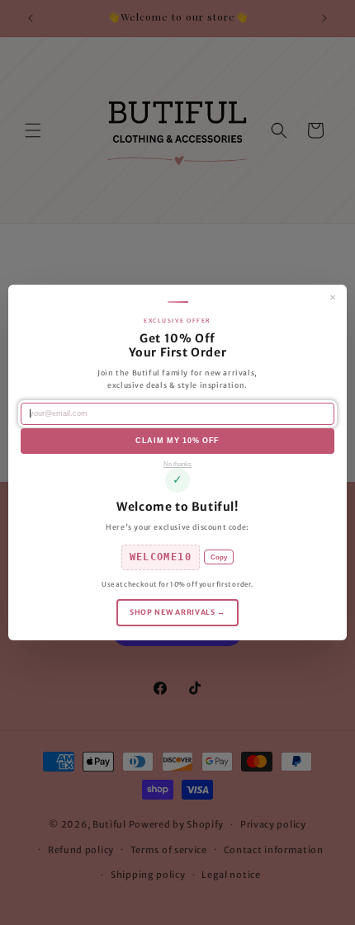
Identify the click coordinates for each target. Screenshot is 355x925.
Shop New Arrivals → (177, 611)
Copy (219, 557)
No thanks (177, 464)
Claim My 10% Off (177, 441)
